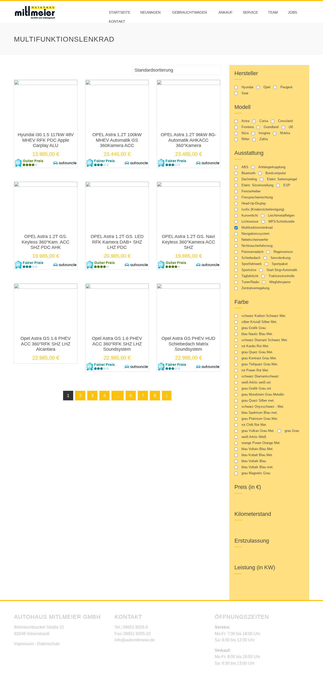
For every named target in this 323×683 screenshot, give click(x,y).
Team (273, 12)
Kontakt (117, 21)
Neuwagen (150, 12)
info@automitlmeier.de (135, 640)
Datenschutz (48, 644)
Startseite (119, 12)
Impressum (24, 644)
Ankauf (226, 12)
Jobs (292, 12)
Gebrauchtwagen (189, 12)
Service (250, 12)
